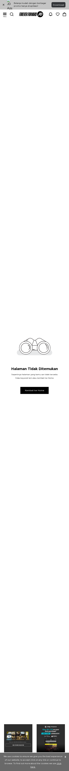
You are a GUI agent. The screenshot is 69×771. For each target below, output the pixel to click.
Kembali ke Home (34, 390)
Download (58, 5)
